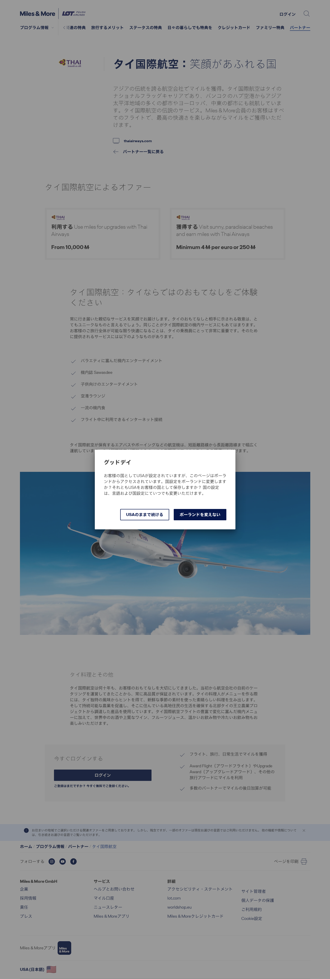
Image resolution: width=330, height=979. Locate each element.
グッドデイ (118, 462)
